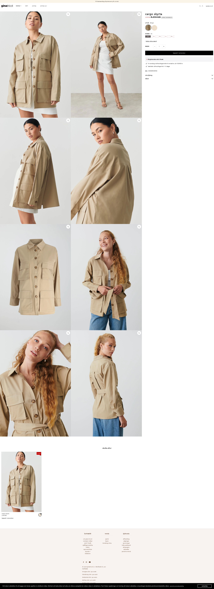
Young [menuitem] (34, 6)
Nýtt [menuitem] (26, 6)
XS (148, 36)
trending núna (107, 543)
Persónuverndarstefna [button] (177, 586)
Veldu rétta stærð (151, 41)
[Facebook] (83, 562)
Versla (18, 6)
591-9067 (95, 574)
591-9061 (94, 577)
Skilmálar (126, 549)
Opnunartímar (87, 549)
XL (171, 36)
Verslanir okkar (87, 541)
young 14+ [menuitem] (43, 6)
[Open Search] (200, 6)
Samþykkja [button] (204, 586)
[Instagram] (86, 562)
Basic (107, 541)
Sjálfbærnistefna (88, 545)
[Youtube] (90, 562)
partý (107, 539)
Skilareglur (126, 547)
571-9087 (93, 580)
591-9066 (93, 571)
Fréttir (88, 547)
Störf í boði (87, 543)
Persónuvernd (126, 551)
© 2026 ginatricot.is (88, 567)
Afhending (126, 539)
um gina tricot (87, 539)
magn (147, 46)
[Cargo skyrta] (21, 482)
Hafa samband (126, 545)
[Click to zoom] (68, 14)
